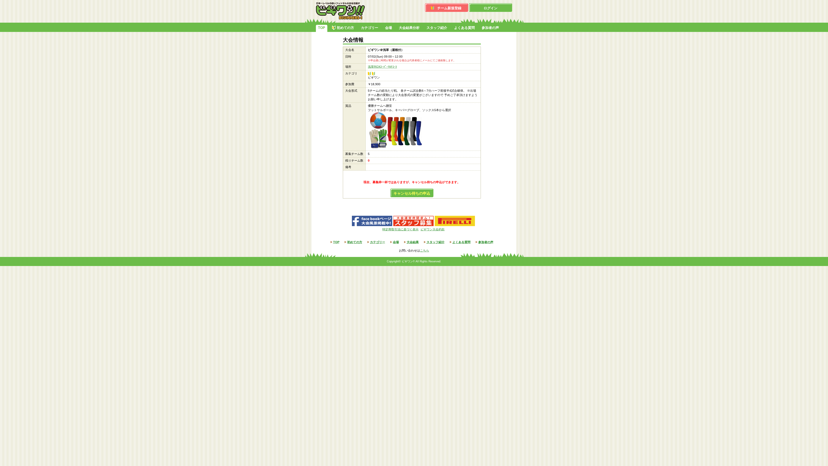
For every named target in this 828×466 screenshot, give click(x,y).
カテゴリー (369, 28)
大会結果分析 (409, 28)
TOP (321, 28)
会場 (388, 28)
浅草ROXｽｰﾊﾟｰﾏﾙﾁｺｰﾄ (382, 66)
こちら (424, 250)
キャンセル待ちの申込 (412, 193)
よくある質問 (464, 28)
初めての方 (345, 28)
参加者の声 (490, 28)
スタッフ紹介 (437, 28)
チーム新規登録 (449, 8)
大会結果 (413, 242)
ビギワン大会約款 (432, 229)
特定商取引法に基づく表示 (400, 229)
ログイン (490, 8)
